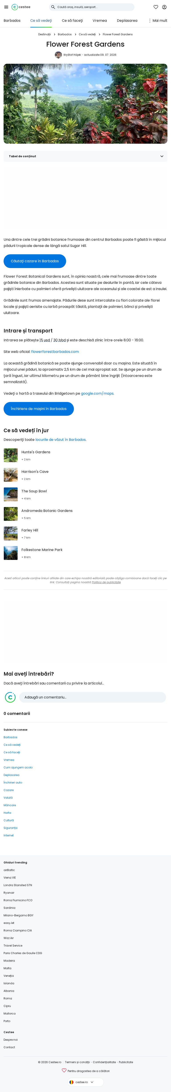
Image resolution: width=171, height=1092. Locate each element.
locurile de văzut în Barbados (60, 439)
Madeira (9, 961)
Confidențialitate (104, 1062)
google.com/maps (97, 393)
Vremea (100, 20)
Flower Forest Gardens (118, 34)
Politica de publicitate (106, 582)
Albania (9, 991)
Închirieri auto (13, 782)
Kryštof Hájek (72, 55)
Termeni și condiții (77, 1062)
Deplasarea (127, 20)
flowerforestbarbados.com (55, 351)
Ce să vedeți (41, 20)
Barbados (12, 20)
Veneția (9, 976)
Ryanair (9, 893)
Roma (8, 998)
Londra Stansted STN (18, 885)
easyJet (9, 923)
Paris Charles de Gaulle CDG (23, 953)
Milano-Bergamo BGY (18, 915)
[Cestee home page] (21, 7)
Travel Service (13, 945)
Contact (9, 1047)
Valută (8, 798)
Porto (7, 1021)
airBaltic (9, 870)
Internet (9, 835)
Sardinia (9, 908)
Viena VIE (10, 877)
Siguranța (10, 828)
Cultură (9, 820)
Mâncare (10, 805)
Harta (7, 813)
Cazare (9, 790)
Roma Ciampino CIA (18, 930)
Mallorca (10, 1013)
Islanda (9, 983)
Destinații (44, 34)
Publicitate (126, 1062)
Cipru (7, 1006)
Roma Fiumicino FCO (18, 900)
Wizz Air (9, 938)
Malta (7, 968)
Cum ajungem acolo (18, 767)
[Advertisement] (85, 198)
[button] (6, 7)
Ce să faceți (72, 20)
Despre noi (11, 1040)
